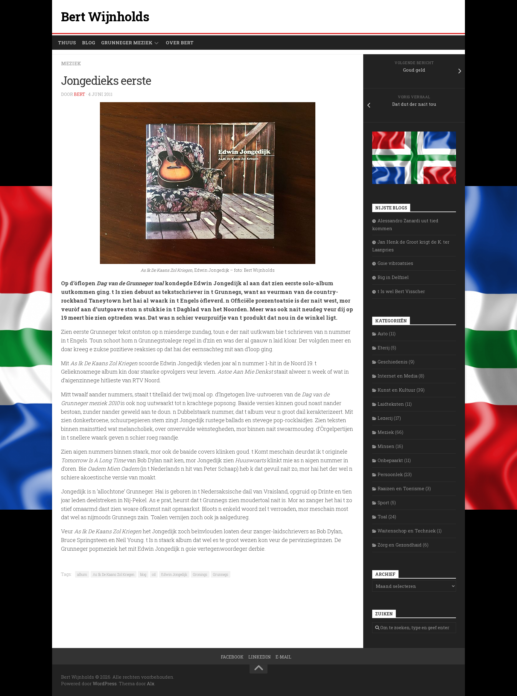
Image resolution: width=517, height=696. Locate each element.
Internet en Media (397, 376)
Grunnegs (220, 574)
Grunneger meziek (127, 43)
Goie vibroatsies (395, 263)
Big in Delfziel (393, 277)
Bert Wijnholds (105, 16)
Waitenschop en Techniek (407, 531)
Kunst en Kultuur (396, 390)
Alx (150, 683)
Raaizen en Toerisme (401, 488)
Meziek (71, 63)
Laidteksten (391, 404)
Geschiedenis (392, 362)
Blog (88, 43)
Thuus (67, 43)
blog (143, 574)
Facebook (232, 657)
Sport (383, 502)
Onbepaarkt (390, 460)
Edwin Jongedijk (174, 574)
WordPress (105, 683)
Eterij (384, 348)
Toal (382, 517)
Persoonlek (390, 474)
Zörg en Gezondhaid (400, 545)
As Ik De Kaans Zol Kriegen (113, 574)
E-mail (283, 657)
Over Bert (180, 43)
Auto (383, 333)
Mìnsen (386, 446)
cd (154, 574)
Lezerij (385, 418)
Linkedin (259, 657)
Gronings (200, 574)
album (82, 574)
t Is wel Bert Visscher (401, 291)
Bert (79, 94)
